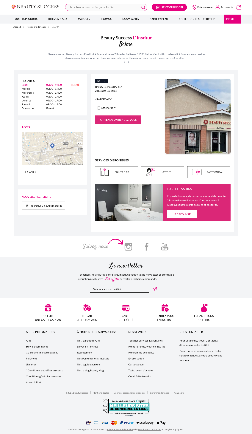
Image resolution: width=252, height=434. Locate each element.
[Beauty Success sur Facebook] (146, 246)
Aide (28, 340)
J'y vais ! (30, 171)
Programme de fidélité (141, 352)
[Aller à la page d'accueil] (35, 6)
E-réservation (136, 358)
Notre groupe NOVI (88, 340)
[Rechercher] (143, 7)
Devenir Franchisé (87, 346)
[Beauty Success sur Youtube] (164, 246)
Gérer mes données (159, 392)
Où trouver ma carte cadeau (42, 352)
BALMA (55, 26)
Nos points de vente (36, 26)
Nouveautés (130, 19)
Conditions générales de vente (43, 376)
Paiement (31, 358)
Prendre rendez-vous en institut (146, 346)
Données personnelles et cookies (129, 392)
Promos (106, 19)
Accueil (17, 26)
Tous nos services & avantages (145, 340)
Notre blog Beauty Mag (90, 370)
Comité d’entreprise (139, 376)
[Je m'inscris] (155, 289)
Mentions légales (101, 392)
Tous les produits (25, 19)
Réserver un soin (172, 7)
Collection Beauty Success (197, 19)
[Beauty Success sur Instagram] (128, 246)
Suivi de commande (37, 346)
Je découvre (182, 214)
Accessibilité (33, 382)
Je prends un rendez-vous (118, 119)
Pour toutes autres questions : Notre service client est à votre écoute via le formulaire (200, 355)
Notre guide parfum (88, 364)
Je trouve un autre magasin (46, 205)
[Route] (52, 148)
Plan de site (178, 392)
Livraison (31, 364)
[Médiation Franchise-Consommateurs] (88, 423)
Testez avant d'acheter (141, 370)
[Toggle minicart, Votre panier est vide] (239, 7)
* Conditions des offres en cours (44, 370)
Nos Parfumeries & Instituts (93, 358)
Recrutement (84, 352)
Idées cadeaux (57, 19)
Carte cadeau (159, 19)
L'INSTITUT (232, 19)
